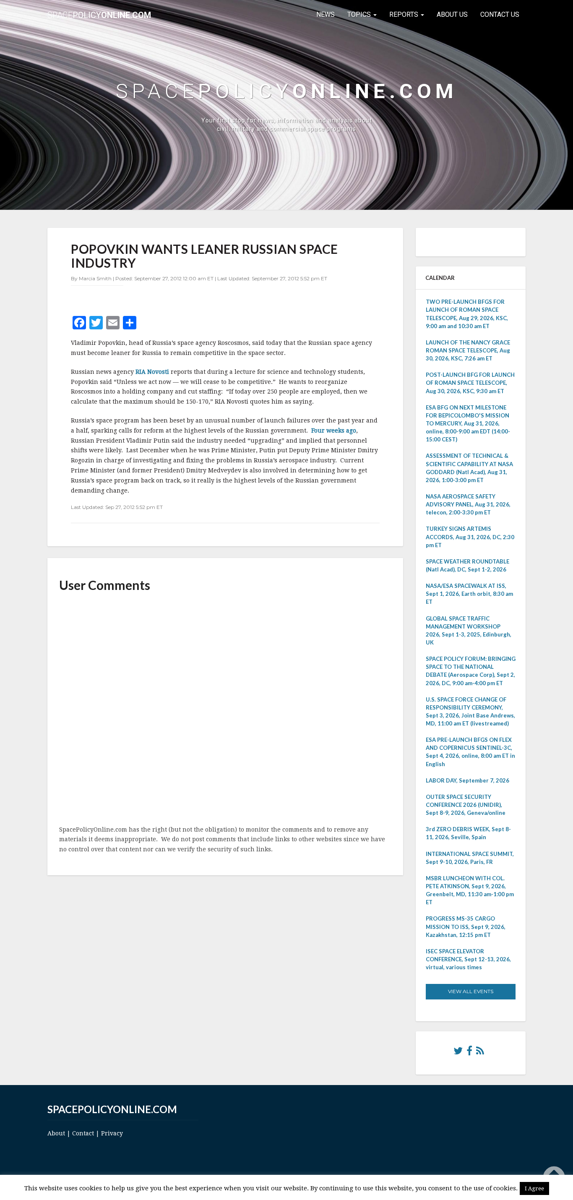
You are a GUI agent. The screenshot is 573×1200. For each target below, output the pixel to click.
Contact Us (499, 14)
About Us (452, 14)
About (56, 1133)
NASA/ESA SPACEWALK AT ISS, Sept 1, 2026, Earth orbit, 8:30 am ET (469, 593)
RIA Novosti (153, 371)
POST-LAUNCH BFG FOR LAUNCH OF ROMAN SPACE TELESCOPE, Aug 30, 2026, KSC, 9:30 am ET (470, 382)
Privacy (112, 1133)
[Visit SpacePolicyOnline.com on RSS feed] (480, 1053)
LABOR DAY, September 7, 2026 (467, 780)
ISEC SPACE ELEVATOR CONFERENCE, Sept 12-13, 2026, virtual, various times (468, 959)
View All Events (470, 991)
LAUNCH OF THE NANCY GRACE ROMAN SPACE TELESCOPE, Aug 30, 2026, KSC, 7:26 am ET (468, 350)
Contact (83, 1133)
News (325, 14)
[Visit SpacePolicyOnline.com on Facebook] (469, 1053)
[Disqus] (225, 709)
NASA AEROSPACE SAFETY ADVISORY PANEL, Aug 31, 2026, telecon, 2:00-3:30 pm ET (468, 504)
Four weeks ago (333, 430)
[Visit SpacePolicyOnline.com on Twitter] (458, 1053)
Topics (359, 14)
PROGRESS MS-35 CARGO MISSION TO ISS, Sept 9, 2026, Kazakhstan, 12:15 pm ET (465, 926)
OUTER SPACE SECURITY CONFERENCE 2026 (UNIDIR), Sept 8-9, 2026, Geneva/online (465, 804)
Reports (404, 14)
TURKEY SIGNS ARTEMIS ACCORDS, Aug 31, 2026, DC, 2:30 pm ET (470, 536)
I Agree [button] (534, 1188)
